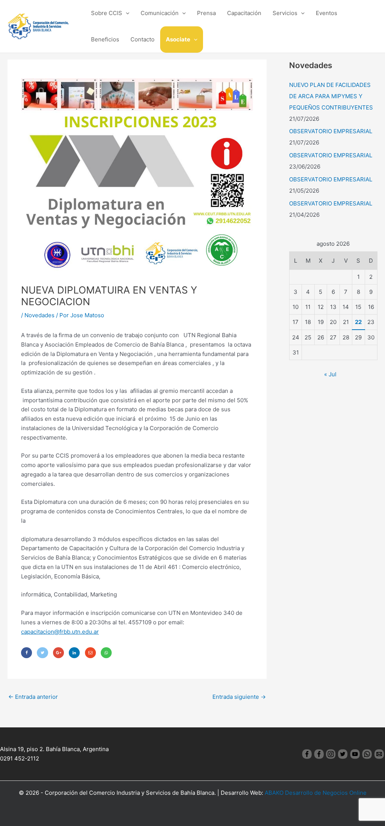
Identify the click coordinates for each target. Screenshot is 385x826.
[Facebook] (26, 652)
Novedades (39, 315)
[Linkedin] (74, 652)
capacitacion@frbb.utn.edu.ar (60, 631)
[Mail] (90, 652)
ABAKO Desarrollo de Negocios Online (316, 792)
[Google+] (58, 652)
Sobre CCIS (106, 13)
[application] (125, 13)
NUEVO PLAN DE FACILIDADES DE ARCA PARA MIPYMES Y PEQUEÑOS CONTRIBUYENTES (331, 96)
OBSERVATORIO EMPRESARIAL (330, 131)
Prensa (206, 13)
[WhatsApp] (106, 652)
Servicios (285, 13)
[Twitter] (42, 652)
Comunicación (160, 13)
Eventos (326, 13)
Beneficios (105, 39)
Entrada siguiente (239, 696)
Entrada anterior (33, 696)
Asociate (178, 39)
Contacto (142, 39)
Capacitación (244, 13)
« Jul (330, 374)
